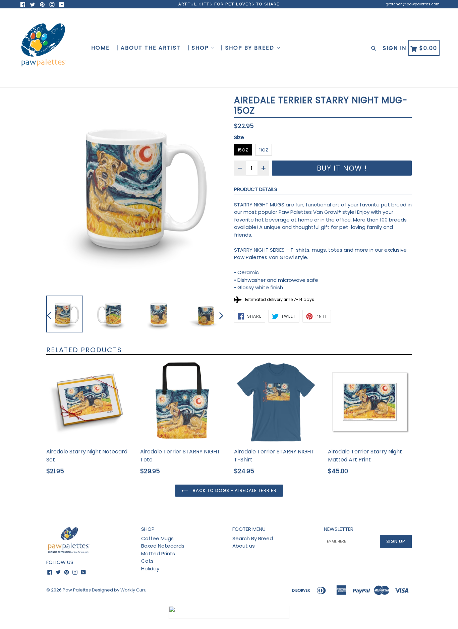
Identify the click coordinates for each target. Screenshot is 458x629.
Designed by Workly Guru (119, 590)
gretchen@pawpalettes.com (413, 4)
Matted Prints (158, 553)
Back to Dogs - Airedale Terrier (234, 490)
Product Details (255, 189)
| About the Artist (148, 48)
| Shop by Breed (248, 48)
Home (100, 48)
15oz (243, 150)
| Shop (199, 48)
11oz (263, 150)
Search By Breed (252, 538)
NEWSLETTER (338, 529)
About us (243, 545)
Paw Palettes (77, 590)
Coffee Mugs (157, 538)
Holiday (150, 568)
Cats (147, 560)
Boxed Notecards (162, 545)
